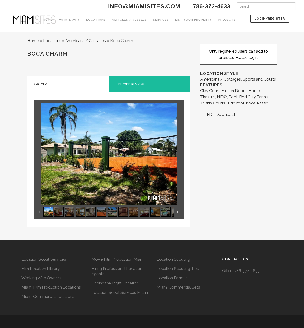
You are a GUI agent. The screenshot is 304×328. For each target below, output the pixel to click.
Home (33, 40)
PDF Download (220, 114)
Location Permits (172, 277)
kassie (262, 103)
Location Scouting (173, 259)
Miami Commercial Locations (47, 296)
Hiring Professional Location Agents (116, 271)
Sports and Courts (259, 79)
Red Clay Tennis (253, 96)
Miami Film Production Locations (51, 287)
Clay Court (210, 90)
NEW (222, 96)
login (253, 57)
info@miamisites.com (143, 6)
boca (250, 103)
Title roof (235, 103)
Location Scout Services (43, 259)
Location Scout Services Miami (119, 292)
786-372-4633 (247, 270)
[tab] (68, 84)
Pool (233, 96)
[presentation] (68, 84)
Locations (52, 40)
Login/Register (270, 18)
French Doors (234, 90)
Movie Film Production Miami (117, 259)
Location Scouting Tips (178, 268)
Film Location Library (40, 268)
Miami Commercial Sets (178, 287)
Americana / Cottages (85, 40)
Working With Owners (41, 277)
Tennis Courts (212, 103)
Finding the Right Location (115, 283)
